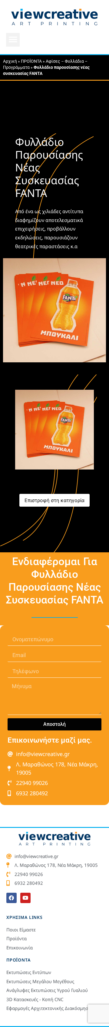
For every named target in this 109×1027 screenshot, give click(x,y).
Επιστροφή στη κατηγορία (54, 500)
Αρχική (10, 61)
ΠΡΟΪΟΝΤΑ (31, 61)
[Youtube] (25, 898)
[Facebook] (11, 898)
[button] (13, 40)
